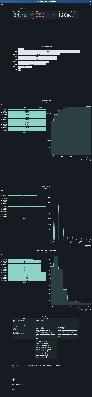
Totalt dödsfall (39, 327)
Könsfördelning (39, 321)
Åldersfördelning (40, 320)
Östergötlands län (33, 8)
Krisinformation (57, 365)
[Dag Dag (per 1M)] (4, 254)
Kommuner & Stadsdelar (19, 320)
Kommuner (60, 321)
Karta (59, 320)
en (90, 4)
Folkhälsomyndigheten (45, 365)
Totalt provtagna (40, 353)
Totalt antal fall (61, 327)
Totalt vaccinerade (40, 357)
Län (14, 321)
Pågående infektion (40, 341)
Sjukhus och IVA (40, 343)
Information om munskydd (19, 368)
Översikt (15, 327)
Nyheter (15, 329)
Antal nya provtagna (41, 355)
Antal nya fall (61, 328)
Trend (14, 328)
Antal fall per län (62, 331)
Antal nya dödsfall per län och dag (44, 332)
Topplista (15, 331)
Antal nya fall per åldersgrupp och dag (67, 334)
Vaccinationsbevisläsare (19, 333)
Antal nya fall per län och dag (65, 332)
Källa (13, 389)
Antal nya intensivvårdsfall (42, 347)
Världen (15, 323)
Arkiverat (15, 332)
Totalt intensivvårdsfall (41, 345)
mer (37, 338)
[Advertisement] (40, 31)
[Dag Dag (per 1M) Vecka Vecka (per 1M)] (5, 104)
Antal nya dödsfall (40, 328)
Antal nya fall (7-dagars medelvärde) (67, 330)
